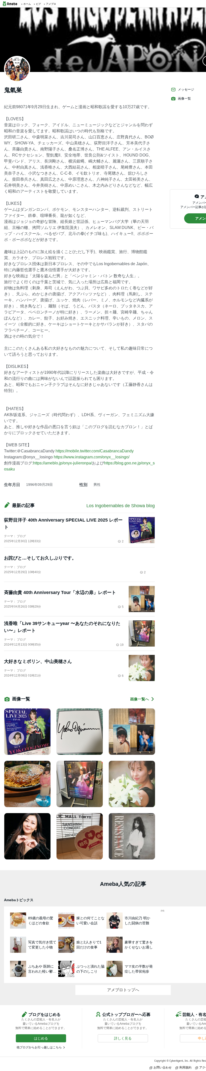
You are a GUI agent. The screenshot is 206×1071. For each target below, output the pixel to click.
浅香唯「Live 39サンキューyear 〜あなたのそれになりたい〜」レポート (62, 627)
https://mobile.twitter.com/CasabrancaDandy (95, 451)
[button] (41, 1038)
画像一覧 (184, 98)
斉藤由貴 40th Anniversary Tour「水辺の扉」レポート (60, 592)
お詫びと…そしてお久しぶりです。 (40, 558)
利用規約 (185, 1067)
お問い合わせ (162, 1067)
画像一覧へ (139, 699)
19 (122, 645)
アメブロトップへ (123, 990)
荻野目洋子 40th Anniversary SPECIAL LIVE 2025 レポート (63, 524)
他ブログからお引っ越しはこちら (39, 1047)
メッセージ (186, 89)
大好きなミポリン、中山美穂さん (38, 661)
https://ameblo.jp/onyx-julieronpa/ (62, 463)
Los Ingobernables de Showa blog (120, 505)
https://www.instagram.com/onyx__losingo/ (91, 457)
